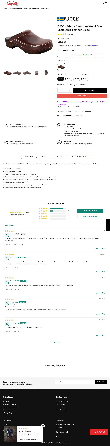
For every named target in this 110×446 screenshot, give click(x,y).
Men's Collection (61, 410)
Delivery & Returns (65, 85)
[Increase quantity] (69, 90)
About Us (6, 401)
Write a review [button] (90, 211)
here (91, 144)
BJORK (59, 23)
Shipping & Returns (9, 404)
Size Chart (84, 74)
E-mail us (61, 428)
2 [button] (54, 342)
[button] (51, 42)
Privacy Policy (7, 413)
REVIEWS (60, 156)
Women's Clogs (61, 404)
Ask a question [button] (90, 216)
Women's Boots (61, 407)
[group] (28, 42)
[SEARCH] (96, 3)
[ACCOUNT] (100, 3)
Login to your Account (10, 407)
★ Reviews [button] (108, 225)
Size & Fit (45, 156)
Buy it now (82, 96)
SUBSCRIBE (100, 382)
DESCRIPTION (28, 156)
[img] (9, 231)
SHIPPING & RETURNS (79, 156)
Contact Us (7, 410)
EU (62, 74)
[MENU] (5, 3)
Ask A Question (80, 85)
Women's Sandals (62, 401)
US (65, 74)
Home (5, 8)
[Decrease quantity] (60, 90)
